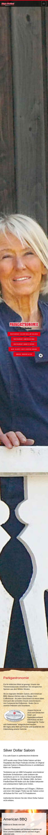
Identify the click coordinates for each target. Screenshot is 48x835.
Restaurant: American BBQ (24, 339)
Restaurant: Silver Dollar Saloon (24, 334)
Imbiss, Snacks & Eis (24, 354)
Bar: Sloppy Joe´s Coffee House (24, 349)
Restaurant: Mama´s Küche (24, 344)
